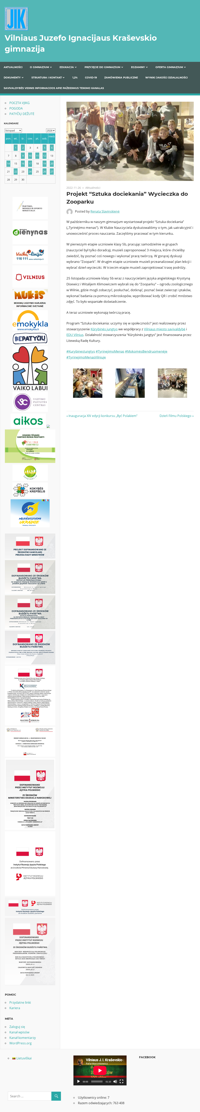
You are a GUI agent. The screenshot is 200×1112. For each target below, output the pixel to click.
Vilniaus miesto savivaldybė (164, 329)
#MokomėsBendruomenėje (146, 351)
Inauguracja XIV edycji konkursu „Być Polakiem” (103, 416)
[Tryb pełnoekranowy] (121, 1081)
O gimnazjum (39, 67)
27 (51, 171)
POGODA (16, 108)
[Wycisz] (115, 1081)
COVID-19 (91, 77)
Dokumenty (12, 77)
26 (44, 171)
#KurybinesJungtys (80, 351)
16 (22, 163)
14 (8, 163)
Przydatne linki (20, 1002)
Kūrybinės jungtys (104, 329)
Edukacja (67, 67)
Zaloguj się (17, 1027)
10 (30, 155)
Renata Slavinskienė (105, 211)
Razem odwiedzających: (95, 1103)
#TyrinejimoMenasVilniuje (86, 357)
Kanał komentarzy (22, 1038)
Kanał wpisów (19, 1032)
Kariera (14, 1008)
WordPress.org (20, 1043)
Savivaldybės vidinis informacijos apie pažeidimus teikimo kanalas (54, 88)
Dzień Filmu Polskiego (175, 416)
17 (30, 163)
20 (51, 163)
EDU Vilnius (74, 334)
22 (15, 171)
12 (44, 155)
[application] (100, 1070)
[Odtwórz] (78, 1081)
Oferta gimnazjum (169, 67)
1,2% (75, 77)
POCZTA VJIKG (19, 103)
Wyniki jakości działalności (166, 77)
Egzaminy (138, 67)
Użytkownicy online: (93, 1097)
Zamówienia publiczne (121, 77)
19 (44, 163)
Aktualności (13, 67)
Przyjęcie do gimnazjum (102, 67)
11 (37, 155)
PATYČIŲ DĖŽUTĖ (21, 114)
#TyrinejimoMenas (110, 351)
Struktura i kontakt (46, 77)
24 (30, 171)
